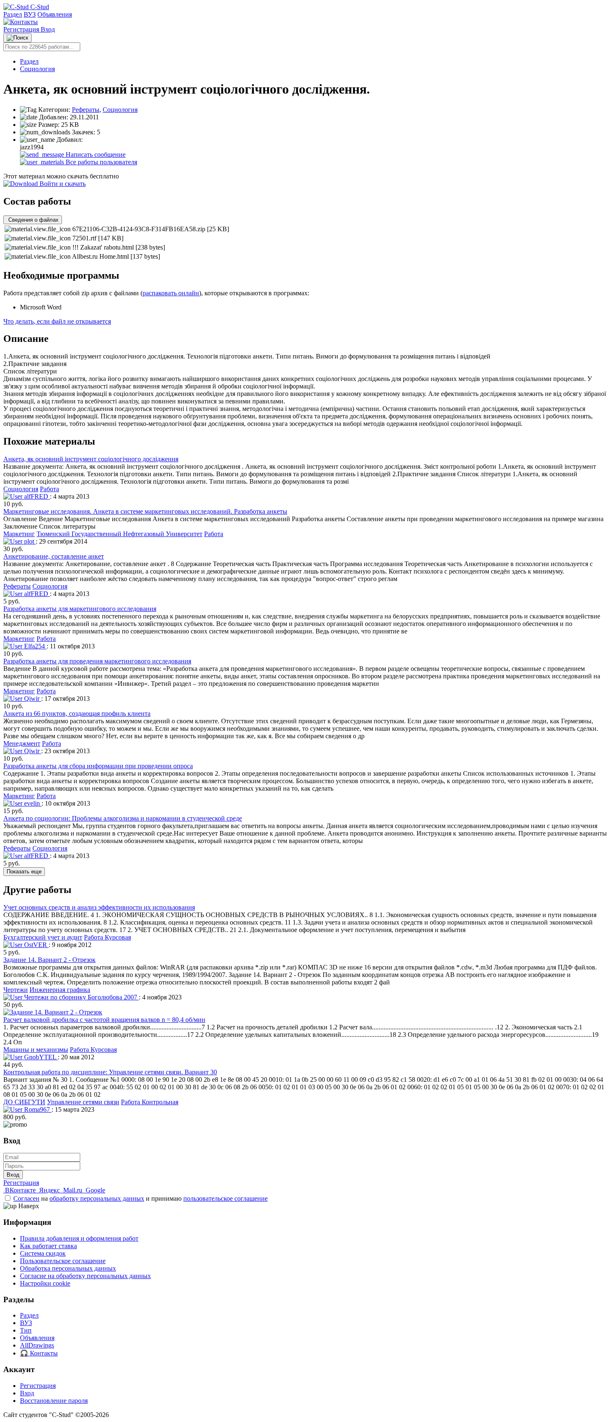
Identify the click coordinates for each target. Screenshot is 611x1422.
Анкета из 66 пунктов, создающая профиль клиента (76, 713)
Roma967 (37, 1109)
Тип (26, 1330)
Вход (48, 29)
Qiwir (31, 698)
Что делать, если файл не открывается (57, 321)
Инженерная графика (60, 989)
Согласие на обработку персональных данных (85, 1275)
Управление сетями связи (83, 1101)
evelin (32, 803)
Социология (37, 68)
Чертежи (15, 989)
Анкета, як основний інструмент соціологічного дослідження (90, 458)
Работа (49, 488)
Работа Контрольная (149, 1101)
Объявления (54, 14)
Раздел (12, 14)
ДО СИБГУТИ (24, 1101)
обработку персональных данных (96, 1198)
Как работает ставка (48, 1245)
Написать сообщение (95, 154)
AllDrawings (37, 1345)
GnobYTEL (40, 1057)
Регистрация (22, 29)
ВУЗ (30, 14)
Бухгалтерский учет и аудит (42, 937)
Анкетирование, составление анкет (53, 556)
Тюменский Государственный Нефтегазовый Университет (119, 533)
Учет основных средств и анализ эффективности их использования (99, 907)
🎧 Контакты (39, 1353)
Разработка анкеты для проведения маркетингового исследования (97, 661)
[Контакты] (20, 21)
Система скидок (43, 1253)
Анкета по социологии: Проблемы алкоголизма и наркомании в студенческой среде (122, 818)
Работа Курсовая (107, 937)
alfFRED (36, 496)
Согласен (26, 1198)
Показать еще (24, 871)
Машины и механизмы (35, 1049)
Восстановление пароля (54, 1400)
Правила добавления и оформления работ (79, 1238)
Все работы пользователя (100, 162)
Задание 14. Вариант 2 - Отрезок (49, 959)
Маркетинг (19, 533)
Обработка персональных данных (68, 1268)
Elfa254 (34, 646)
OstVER (35, 944)
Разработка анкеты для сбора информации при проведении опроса (98, 765)
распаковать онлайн (171, 293)
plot (29, 541)
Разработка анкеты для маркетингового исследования (79, 608)
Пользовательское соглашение (63, 1260)
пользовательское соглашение (225, 1198)
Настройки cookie (45, 1283)
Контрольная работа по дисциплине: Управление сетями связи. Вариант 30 (110, 1072)
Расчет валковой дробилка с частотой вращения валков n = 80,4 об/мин (104, 1019)
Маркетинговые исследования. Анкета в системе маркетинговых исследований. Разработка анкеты (145, 511)
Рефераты (85, 109)
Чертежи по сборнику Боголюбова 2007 (80, 997)
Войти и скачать (62, 183)
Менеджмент (21, 743)
